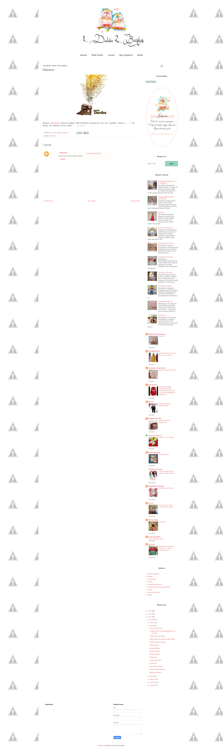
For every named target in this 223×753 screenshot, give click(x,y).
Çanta (150, 590)
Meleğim (161, 212)
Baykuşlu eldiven (156, 672)
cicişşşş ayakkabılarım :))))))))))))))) (166, 198)
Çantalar (111, 55)
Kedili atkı (153, 663)
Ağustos (153, 679)
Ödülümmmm (154, 645)
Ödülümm (53, 136)
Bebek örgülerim (153, 574)
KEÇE (150, 582)
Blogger (101, 745)
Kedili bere (153, 657)
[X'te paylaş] (82, 133)
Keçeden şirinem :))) (165, 228)
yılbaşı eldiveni (155, 654)
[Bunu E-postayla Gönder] (77, 133)
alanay (150, 402)
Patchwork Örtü (164, 454)
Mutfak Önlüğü (155, 648)
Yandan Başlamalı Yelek (155, 539)
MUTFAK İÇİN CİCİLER (166, 488)
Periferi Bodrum (154, 452)
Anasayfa (83, 55)
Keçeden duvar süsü (165, 257)
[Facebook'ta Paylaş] (85, 133)
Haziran (153, 685)
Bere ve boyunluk (156, 628)
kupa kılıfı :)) (162, 315)
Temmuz (153, 682)
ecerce (151, 503)
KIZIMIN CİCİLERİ (154, 419)
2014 (150, 611)
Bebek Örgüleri (97, 55)
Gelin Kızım (162, 522)
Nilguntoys (63, 153)
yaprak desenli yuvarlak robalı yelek (162, 639)
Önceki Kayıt (135, 201)
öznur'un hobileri (154, 537)
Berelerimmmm (155, 651)
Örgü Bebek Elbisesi (165, 301)
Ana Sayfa (91, 201)
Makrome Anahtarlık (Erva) (167, 370)
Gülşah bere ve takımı (157, 636)
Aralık (152, 620)
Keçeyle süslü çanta (165, 272)
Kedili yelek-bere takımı (158, 642)
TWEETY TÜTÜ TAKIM (166, 437)
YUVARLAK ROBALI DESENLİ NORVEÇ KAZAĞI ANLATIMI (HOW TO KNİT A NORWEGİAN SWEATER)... (167, 390)
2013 (150, 614)
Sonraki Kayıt (48, 201)
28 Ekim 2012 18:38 (93, 153)
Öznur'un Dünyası (154, 435)
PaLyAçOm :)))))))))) (165, 286)
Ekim (152, 626)
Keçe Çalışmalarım (126, 55)
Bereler (150, 576)
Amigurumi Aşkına (155, 469)
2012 (150, 617)
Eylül (152, 676)
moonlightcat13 (154, 351)
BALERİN (162, 336)
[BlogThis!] (80, 133)
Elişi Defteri (152, 385)
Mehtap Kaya (153, 520)
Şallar (150, 595)
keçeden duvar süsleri (166, 243)
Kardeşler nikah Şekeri (156, 368)
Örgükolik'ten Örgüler (156, 486)
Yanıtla (62, 159)
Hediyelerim (152, 579)
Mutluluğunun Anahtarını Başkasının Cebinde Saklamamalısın (166, 548)
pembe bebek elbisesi (157, 669)
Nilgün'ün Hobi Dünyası (156, 334)
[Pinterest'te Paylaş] (87, 133)
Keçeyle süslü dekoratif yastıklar (159, 587)
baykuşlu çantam (155, 660)
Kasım (152, 622)
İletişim (140, 55)
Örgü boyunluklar (154, 592)
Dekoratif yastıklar (156, 666)
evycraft (151, 544)
